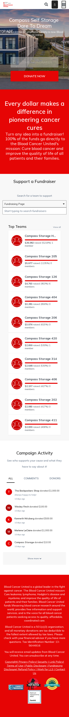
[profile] (50, 4)
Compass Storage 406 (41, 379)
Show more (33, 558)
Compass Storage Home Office (41, 236)
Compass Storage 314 (41, 359)
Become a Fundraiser (34, 62)
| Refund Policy (25, 669)
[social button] (55, 5)
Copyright (11, 661)
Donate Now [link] (34, 76)
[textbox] (34, 210)
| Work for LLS (44, 669)
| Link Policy (55, 661)
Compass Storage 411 (41, 420)
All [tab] (10, 478)
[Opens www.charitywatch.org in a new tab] (33, 688)
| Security (41, 661)
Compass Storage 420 (41, 338)
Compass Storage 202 (41, 400)
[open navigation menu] (64, 4)
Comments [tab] (31, 478)
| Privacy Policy (26, 661)
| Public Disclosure (34, 665)
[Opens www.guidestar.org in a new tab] (52, 688)
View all (57, 227)
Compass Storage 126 (41, 277)
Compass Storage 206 (41, 317)
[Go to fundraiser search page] (46, 4)
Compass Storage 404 (41, 297)
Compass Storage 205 (41, 256)
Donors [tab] (55, 478)
